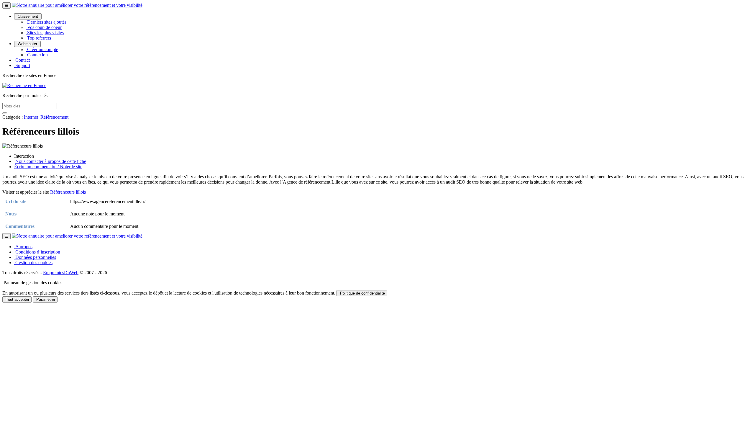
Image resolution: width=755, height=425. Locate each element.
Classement (28, 16)
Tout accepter (17, 299)
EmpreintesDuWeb (60, 272)
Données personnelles (35, 257)
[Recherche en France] (24, 85)
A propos (23, 246)
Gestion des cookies (33, 262)
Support (22, 65)
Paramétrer (45, 299)
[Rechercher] (4, 113)
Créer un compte (42, 49)
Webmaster (27, 44)
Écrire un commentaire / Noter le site (48, 166)
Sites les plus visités (45, 32)
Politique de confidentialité (362, 293)
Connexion (37, 54)
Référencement (54, 117)
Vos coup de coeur (44, 27)
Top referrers (38, 37)
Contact (22, 60)
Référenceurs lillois (68, 191)
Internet (31, 117)
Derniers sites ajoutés (46, 21)
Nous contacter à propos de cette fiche (50, 161)
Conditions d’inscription (37, 251)
